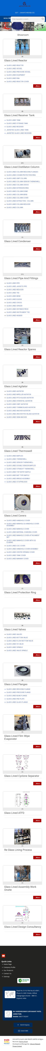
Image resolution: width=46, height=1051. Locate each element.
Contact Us (7, 973)
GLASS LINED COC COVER (16, 546)
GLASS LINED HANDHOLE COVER (18, 520)
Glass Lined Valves (15, 629)
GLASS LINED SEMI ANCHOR (17, 417)
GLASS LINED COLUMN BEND (17, 194)
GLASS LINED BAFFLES (15, 456)
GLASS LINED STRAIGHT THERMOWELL (21, 469)
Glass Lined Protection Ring (20, 592)
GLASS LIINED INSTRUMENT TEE (18, 312)
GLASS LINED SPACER (14, 306)
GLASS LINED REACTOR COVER (18, 81)
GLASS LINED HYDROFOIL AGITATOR (19, 401)
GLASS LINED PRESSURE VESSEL (18, 72)
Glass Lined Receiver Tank (19, 115)
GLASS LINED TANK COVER (16, 555)
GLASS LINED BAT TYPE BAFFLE (18, 475)
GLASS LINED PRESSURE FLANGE (18, 692)
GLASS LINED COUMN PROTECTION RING (21, 175)
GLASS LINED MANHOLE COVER (18, 529)
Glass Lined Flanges (15, 684)
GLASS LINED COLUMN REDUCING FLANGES (22, 172)
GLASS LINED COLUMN (15, 207)
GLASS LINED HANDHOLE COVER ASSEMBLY (22, 549)
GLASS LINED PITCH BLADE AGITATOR (20, 398)
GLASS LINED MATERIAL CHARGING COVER (22, 532)
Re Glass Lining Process (18, 849)
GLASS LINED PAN (13, 78)
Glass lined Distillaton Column (21, 166)
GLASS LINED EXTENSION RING (18, 188)
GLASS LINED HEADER (14, 316)
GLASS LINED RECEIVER (15, 127)
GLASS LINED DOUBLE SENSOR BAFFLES (21, 466)
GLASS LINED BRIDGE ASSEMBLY (18, 478)
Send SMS (24, 1031)
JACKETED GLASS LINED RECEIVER (19, 133)
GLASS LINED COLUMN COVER (17, 198)
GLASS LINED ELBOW (14, 299)
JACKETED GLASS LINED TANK (17, 130)
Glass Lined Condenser (17, 241)
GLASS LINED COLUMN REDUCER (18, 204)
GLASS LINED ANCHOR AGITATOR (18, 411)
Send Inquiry (24, 1025)
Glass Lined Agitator (16, 386)
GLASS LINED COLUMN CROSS (18, 185)
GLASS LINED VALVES (14, 634)
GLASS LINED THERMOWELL (17, 459)
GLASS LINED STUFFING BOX (17, 482)
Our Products (8, 970)
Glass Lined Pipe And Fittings (21, 278)
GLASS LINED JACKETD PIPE (17, 286)
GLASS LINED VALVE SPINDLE (17, 650)
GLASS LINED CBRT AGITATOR (17, 404)
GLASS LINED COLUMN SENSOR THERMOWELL (23, 182)
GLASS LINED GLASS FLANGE (17, 702)
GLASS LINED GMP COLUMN (17, 178)
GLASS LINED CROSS (14, 303)
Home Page (8, 964)
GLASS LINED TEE (13, 293)
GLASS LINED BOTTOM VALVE (17, 637)
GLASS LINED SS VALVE (15, 644)
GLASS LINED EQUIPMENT (16, 75)
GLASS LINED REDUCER (15, 290)
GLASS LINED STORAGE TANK (17, 123)
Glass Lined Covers (15, 515)
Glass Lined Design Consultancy (22, 926)
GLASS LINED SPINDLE (15, 647)
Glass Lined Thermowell (18, 451)
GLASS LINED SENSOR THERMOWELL (20, 462)
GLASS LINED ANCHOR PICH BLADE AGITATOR (23, 414)
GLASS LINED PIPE (13, 283)
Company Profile (9, 967)
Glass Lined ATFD (14, 812)
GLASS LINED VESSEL (14, 69)
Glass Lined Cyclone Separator (21, 775)
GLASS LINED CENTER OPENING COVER (21, 552)
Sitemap (7, 977)
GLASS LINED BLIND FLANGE (17, 696)
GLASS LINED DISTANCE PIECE (17, 309)
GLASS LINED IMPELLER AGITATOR (19, 394)
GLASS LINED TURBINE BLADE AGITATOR (21, 407)
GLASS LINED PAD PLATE (15, 699)
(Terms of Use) (23, 1041)
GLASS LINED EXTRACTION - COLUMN (20, 201)
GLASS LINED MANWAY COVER (17, 559)
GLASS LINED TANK (13, 120)
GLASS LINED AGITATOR (15, 391)
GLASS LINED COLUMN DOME (17, 191)
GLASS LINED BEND (14, 296)
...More (37, 86)
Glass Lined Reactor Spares (20, 349)
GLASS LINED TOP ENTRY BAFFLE (19, 472)
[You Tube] (3, 957)
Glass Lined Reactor (15, 60)
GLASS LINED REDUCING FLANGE (18, 689)
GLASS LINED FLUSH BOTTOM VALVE (20, 641)
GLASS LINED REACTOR (15, 65)
